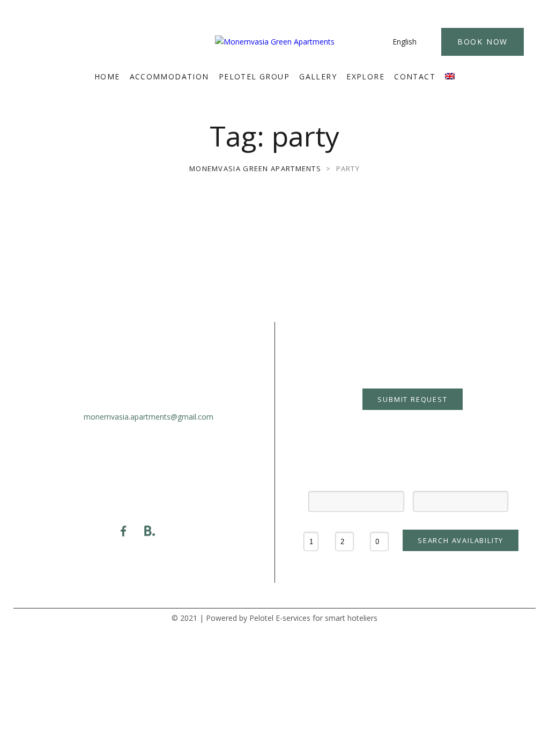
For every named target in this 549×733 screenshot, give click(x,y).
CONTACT (414, 76)
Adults (344, 523)
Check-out (460, 482)
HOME (107, 76)
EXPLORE (365, 76)
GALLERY (318, 76)
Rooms (311, 523)
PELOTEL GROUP (254, 76)
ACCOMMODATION (169, 76)
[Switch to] (450, 77)
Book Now (482, 41)
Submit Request (412, 399)
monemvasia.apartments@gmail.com (148, 417)
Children (379, 523)
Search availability (460, 540)
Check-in (356, 482)
